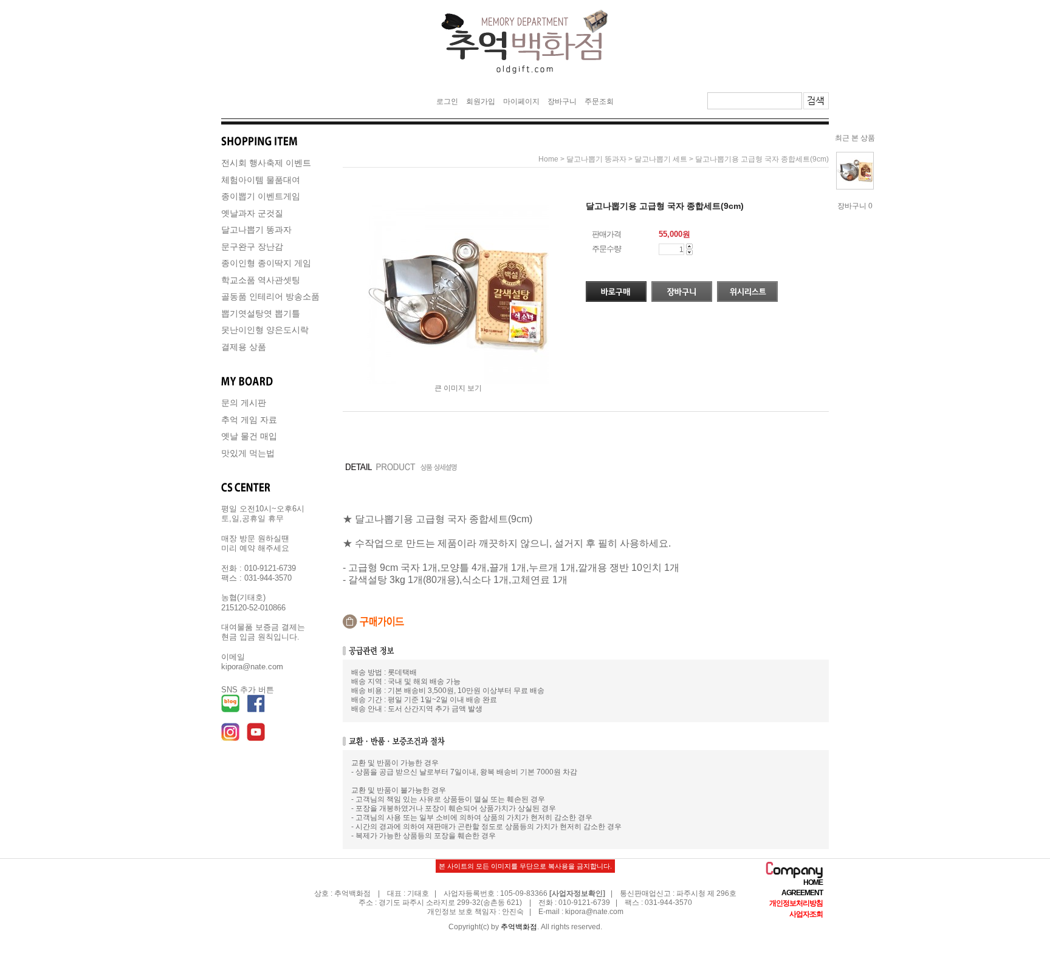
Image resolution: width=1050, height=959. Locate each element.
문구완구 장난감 (252, 246)
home (548, 159)
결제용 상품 (243, 347)
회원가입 (480, 101)
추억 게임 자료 (249, 420)
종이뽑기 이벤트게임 (260, 196)
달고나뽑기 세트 (660, 159)
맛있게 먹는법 (248, 453)
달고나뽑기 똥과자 (256, 229)
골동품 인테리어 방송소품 (270, 296)
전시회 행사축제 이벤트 (266, 163)
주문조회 (599, 101)
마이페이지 (521, 101)
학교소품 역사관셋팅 (260, 280)
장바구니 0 (855, 206)
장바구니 (562, 101)
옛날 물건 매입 (249, 436)
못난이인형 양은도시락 (265, 330)
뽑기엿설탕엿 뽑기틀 (260, 313)
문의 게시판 (243, 403)
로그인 (447, 101)
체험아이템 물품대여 (260, 180)
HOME (813, 882)
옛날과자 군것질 (252, 213)
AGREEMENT (802, 893)
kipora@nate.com (594, 911)
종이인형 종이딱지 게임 (266, 263)
